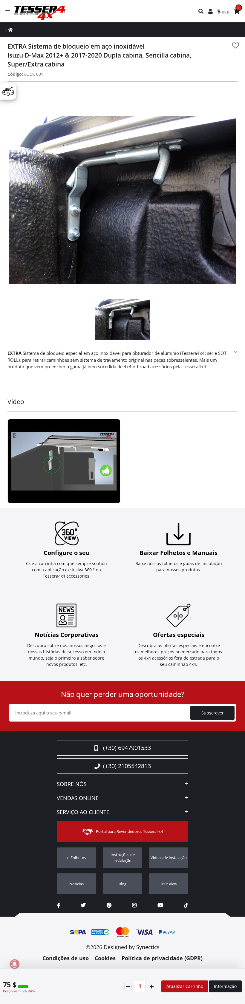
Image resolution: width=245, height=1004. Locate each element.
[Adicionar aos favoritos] (235, 45)
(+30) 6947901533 (127, 748)
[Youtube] (160, 905)
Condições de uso (65, 958)
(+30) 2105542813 (127, 766)
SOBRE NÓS (72, 784)
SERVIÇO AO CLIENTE (83, 812)
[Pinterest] (109, 905)
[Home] (10, 30)
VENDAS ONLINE (78, 798)
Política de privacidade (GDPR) (162, 958)
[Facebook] (58, 905)
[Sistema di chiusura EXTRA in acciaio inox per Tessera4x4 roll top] (63, 461)
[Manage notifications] (14, 964)
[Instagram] (134, 905)
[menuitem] (201, 11)
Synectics (148, 947)
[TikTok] (186, 905)
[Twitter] (83, 905)
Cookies (105, 958)
